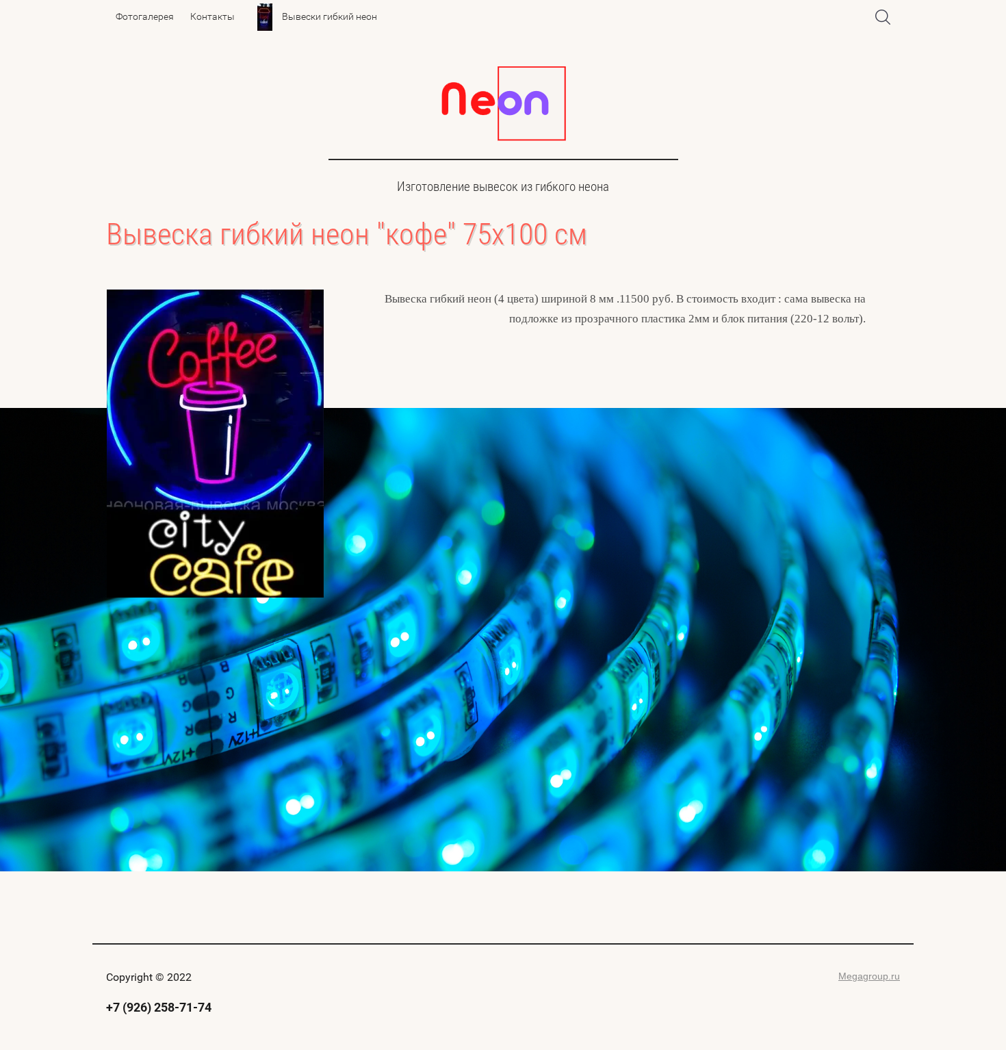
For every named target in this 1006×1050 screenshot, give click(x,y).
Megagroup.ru (869, 976)
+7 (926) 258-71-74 (158, 1007)
